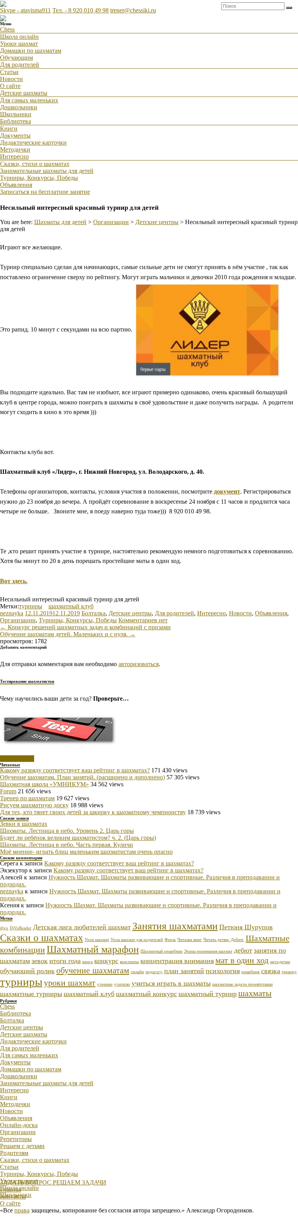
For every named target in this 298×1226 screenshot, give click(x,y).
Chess (7, 29)
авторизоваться (138, 664)
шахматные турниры (31, 994)
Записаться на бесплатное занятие (45, 191)
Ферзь (170, 940)
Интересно (14, 156)
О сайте (10, 86)
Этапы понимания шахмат (208, 951)
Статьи (9, 72)
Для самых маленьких (29, 100)
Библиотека (15, 121)
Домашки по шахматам (30, 50)
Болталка (93, 613)
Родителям (14, 1153)
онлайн (137, 972)
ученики (105, 984)
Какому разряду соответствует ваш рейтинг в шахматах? (75, 770)
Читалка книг (189, 940)
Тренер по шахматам (27, 798)
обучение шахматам (92, 970)
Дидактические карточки (33, 142)
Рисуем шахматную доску (34, 805)
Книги (8, 128)
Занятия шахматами (175, 926)
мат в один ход (242, 960)
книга (87, 962)
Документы (15, 135)
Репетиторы (16, 1139)
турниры (30, 606)
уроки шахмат (69, 983)
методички (280, 962)
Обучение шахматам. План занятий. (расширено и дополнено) (82, 777)
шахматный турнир (207, 994)
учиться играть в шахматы (171, 983)
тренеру (289, 972)
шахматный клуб (71, 606)
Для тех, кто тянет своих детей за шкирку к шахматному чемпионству (93, 812)
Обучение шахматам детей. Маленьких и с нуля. (67, 634)
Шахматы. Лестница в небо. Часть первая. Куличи (66, 844)
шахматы (255, 993)
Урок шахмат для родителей (137, 940)
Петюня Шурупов (246, 927)
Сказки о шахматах (41, 937)
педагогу (154, 972)
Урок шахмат (97, 940)
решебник (250, 972)
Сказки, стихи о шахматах (34, 164)
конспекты (129, 962)
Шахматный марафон (93, 949)
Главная (10, 1189)
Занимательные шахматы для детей (47, 170)
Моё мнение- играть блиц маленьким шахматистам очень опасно (86, 851)
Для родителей (19, 64)
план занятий (184, 971)
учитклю (122, 984)
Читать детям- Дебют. (223, 940)
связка (270, 971)
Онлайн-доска (19, 1125)
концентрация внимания (177, 961)
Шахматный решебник (161, 951)
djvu (4, 928)
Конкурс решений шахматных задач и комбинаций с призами (85, 627)
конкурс (106, 961)
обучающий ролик (27, 971)
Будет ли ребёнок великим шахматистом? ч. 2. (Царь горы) (78, 837)
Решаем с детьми (22, 1146)
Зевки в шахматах (23, 823)
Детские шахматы (23, 93)
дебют (243, 950)
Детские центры (130, 613)
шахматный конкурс (146, 994)
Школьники (15, 114)
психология (223, 971)
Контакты (13, 1196)
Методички (15, 149)
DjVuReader (20, 928)
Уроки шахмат (19, 43)
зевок (39, 961)
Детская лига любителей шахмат (82, 927)
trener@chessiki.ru (133, 10)
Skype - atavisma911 (25, 10)
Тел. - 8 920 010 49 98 (80, 10)
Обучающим (16, 57)
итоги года (65, 961)
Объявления (16, 184)
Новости (11, 79)
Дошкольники (18, 107)
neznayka (11, 613)
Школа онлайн (19, 36)
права (21, 1210)
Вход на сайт (17, 758)
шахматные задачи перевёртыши (242, 984)
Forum (8, 791)
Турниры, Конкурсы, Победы (39, 177)
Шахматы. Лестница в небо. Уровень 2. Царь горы (67, 830)
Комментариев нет (143, 620)
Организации (18, 620)
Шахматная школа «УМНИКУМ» (44, 784)
